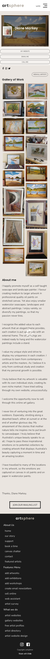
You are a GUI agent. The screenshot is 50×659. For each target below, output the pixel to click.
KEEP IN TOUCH (19, 330)
